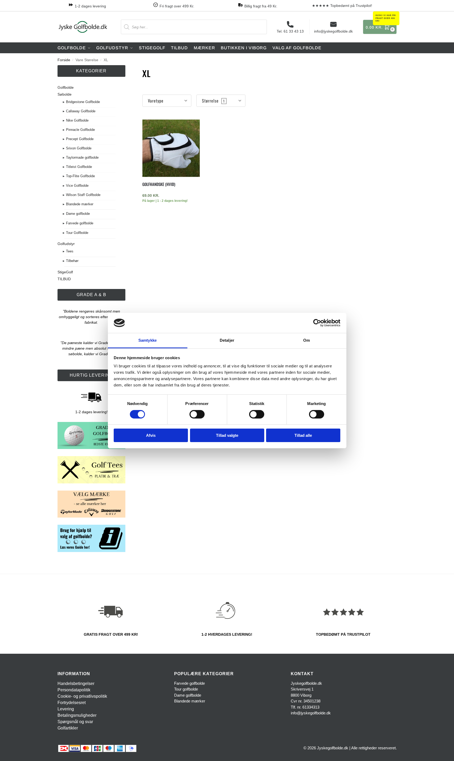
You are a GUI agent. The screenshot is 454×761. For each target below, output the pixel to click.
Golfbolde (66, 87)
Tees (69, 251)
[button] (380, 27)
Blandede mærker (79, 204)
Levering (66, 709)
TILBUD (64, 279)
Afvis (151, 435)
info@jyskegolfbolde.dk (333, 31)
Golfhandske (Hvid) (158, 184)
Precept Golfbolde (80, 139)
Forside (64, 60)
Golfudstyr (66, 244)
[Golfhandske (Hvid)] (171, 148)
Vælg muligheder (171, 213)
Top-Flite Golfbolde (80, 176)
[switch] (197, 414)
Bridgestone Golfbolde (83, 102)
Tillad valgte (227, 435)
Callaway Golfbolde (80, 111)
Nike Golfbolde (77, 120)
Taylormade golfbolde (82, 157)
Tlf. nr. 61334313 (305, 707)
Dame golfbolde (78, 214)
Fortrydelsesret (72, 702)
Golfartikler (68, 728)
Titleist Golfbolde (79, 167)
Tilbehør (72, 261)
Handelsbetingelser (76, 683)
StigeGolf (65, 272)
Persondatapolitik (74, 690)
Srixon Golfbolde (78, 148)
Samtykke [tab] (147, 340)
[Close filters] (127, 70)
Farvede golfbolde (79, 223)
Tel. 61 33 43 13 (290, 31)
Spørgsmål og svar (75, 721)
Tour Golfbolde (77, 233)
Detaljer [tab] (227, 340)
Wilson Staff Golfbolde (83, 195)
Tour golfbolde (186, 689)
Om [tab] (306, 340)
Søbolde (65, 94)
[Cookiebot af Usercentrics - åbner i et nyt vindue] (317, 323)
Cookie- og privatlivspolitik (82, 696)
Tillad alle (303, 435)
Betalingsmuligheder (77, 715)
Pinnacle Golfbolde (80, 130)
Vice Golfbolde (77, 186)
